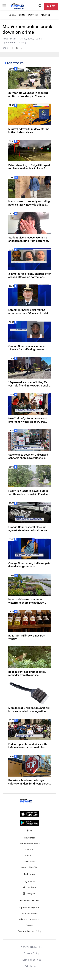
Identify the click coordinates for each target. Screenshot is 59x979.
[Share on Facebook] (12, 48)
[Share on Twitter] (16, 48)
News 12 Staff (9, 39)
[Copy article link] (21, 48)
